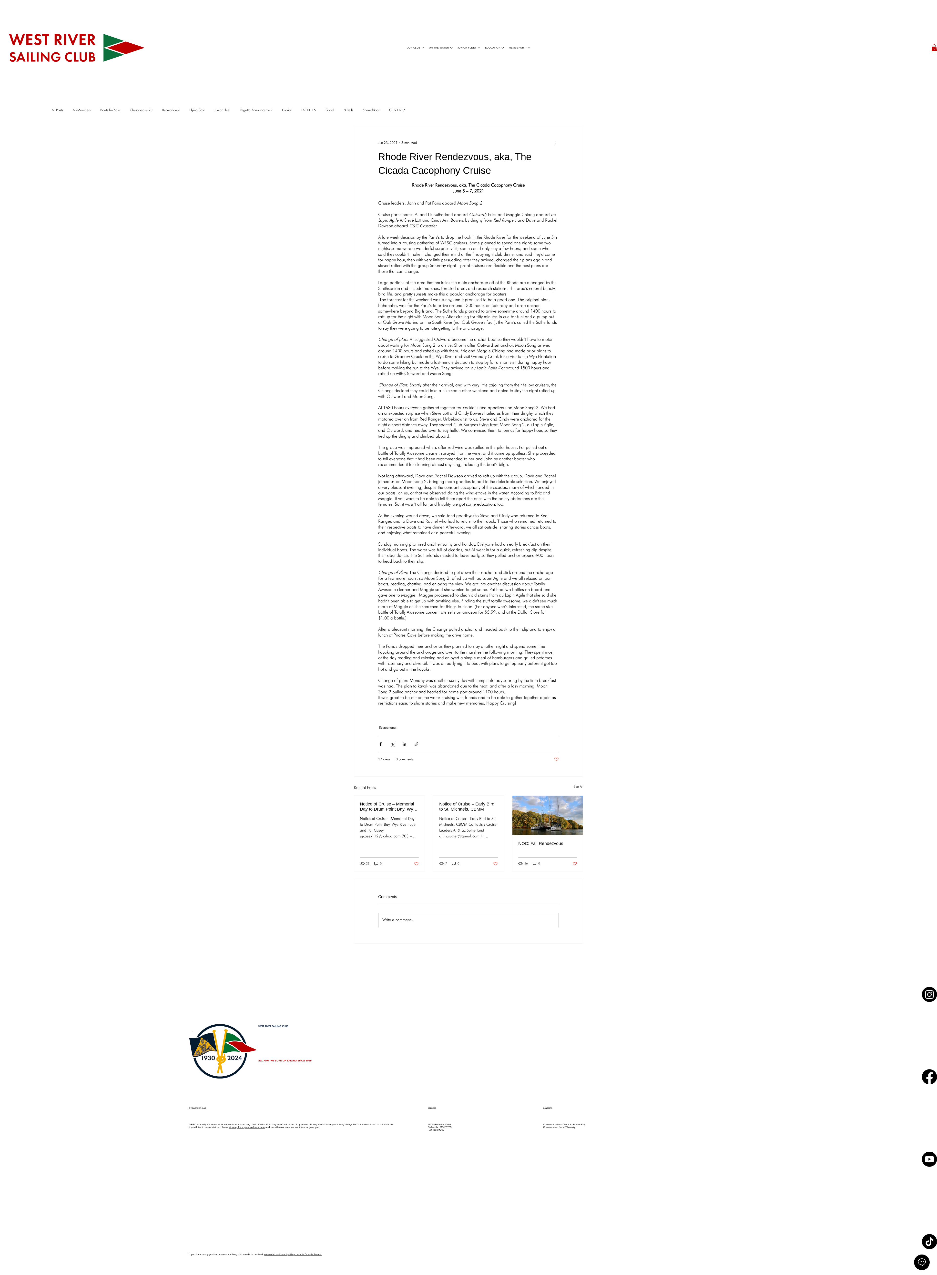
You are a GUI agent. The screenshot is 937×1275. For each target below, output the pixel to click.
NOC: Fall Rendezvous (540, 843)
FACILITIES (308, 110)
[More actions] (556, 143)
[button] (934, 47)
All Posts (57, 110)
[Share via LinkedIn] (404, 744)
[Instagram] (929, 999)
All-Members (82, 110)
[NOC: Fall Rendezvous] (547, 815)
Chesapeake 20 (141, 110)
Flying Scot (196, 110)
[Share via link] (416, 744)
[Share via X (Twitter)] (392, 744)
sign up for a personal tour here (247, 1127)
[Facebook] (929, 1091)
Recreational (171, 110)
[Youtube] (929, 1182)
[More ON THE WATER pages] (451, 48)
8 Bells (348, 110)
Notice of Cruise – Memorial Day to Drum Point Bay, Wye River (388, 807)
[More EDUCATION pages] (502, 48)
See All (578, 786)
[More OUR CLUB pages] (423, 48)
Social (330, 110)
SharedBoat (371, 110)
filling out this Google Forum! (305, 1254)
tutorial (287, 110)
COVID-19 (397, 110)
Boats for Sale (110, 110)
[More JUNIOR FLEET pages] (479, 48)
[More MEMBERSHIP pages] (529, 48)
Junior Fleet (222, 110)
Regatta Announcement (256, 110)
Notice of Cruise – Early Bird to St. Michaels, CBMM (466, 807)
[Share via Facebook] (380, 744)
